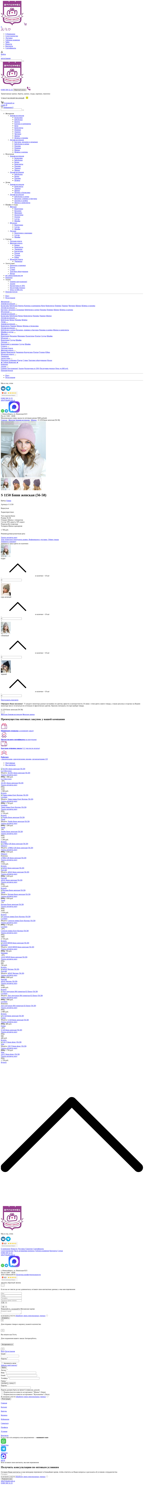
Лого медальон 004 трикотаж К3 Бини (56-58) (25, 995)
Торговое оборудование (19, 271)
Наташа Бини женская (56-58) (19, 894)
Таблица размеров (42, 1251)
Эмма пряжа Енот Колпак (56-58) (20, 799)
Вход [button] (7, 296)
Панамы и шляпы (21, 201)
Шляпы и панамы (21, 138)
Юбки (16, 257)
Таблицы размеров (12, 40)
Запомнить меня (10, 1363)
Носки (12, 273)
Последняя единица (17, 288)
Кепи (16, 126)
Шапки (17, 136)
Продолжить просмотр (9, 700)
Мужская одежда (16, 259)
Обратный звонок (20, 90)
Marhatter (4, 945)
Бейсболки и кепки (21, 144)
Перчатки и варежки (18, 265)
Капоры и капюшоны (22, 124)
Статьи (60, 1251)
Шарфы (17, 221)
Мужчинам (5, 312)
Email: (4, 1375)
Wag (2, 1044)
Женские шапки (28, 714)
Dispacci (4, 846)
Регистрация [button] (10, 298)
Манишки (18, 213)
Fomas (8, 501)
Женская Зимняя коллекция (11, 714)
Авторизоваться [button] (7, 1344)
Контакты (9, 46)
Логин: (4, 1370)
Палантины (18, 215)
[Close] (2, 712)
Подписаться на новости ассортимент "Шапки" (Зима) (25, 1392)
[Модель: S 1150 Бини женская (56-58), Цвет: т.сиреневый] (16, 490)
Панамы (17, 146)
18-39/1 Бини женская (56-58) (19, 773)
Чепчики (17, 134)
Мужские (13, 223)
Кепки (16, 162)
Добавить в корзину (8, 542)
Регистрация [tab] (10, 1351)
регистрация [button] (5, 58)
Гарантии (29, 1249)
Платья (17, 253)
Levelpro (4, 797)
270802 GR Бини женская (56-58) (20, 848)
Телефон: (5, 1378)
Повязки (17, 130)
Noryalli (4, 870)
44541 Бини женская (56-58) (18, 872)
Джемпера (18, 249)
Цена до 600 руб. (16, 290)
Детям (3, 322)
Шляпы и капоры (21, 152)
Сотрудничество (11, 36)
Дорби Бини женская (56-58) (19, 821)
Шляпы (17, 180)
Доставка (8, 38)
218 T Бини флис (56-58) (17, 1046)
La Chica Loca (6, 771)
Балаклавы (18, 118)
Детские (13, 231)
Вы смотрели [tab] (10, 765)
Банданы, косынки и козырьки (26, 142)
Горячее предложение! (18, 282)
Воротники (18, 209)
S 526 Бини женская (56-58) (18, 1020)
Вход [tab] (3, 1351)
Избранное (8, 107)
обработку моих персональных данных (30, 1316)
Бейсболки (18, 120)
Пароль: (4, 1385)
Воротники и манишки (23, 233)
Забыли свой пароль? (9, 1365)
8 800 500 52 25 (7, 90)
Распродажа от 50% (17, 286)
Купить (4, 793)
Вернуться (5, 508)
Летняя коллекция (17, 140)
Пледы (12, 267)
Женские (13, 207)
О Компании (10, 34)
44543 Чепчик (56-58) (16, 973)
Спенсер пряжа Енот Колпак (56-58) (21, 921)
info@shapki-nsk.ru (8, 400)
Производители (11, 292)
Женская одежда (16, 243)
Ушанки (17, 132)
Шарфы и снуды (7, 332)
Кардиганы (18, 251)
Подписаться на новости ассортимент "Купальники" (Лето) (26, 1394)
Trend (3, 819)
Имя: (3, 1373)
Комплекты (18, 128)
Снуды (17, 219)
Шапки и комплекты (22, 203)
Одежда (4, 346)
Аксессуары (5, 358)
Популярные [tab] (10, 763)
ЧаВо (7, 42)
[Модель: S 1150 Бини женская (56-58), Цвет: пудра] (6, 490)
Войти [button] (3, 54)
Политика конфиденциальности (28, 1275)
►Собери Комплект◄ (14, 275)
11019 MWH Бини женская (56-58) (21, 947)
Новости (8, 44)
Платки (17, 217)
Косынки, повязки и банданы (25, 199)
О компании (5, 1249)
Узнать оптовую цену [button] (9, 537)
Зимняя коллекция (17, 116)
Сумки (12, 269)
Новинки (8, 278)
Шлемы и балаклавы (22, 192)
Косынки (17, 211)
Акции (12, 284)
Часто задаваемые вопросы (24, 1251)
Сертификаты (10, 48)
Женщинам (5, 302)
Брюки (17, 245)
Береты (17, 122)
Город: (4, 1381)
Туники (17, 255)
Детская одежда (16, 241)
